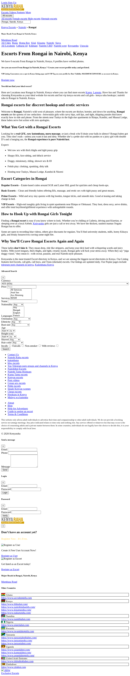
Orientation (7, 318)
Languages (6, 316)
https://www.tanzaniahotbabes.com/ (19, 637)
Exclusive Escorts (10, 673)
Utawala (84, 45)
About (11, 402)
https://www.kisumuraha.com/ (16, 610)
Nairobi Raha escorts (18, 357)
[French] (18, 315)
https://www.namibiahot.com (15, 619)
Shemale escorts (49, 18)
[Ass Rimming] (21, 295)
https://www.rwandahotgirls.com (17, 631)
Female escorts (20, 18)
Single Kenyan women (19, 389)
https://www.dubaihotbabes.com (17, 661)
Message (5, 466)
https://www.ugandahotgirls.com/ (17, 655)
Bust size (5, 324)
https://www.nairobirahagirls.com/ (18, 607)
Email (4, 449)
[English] (18, 313)
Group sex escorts (17, 383)
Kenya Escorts (8, 27)
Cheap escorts (15, 391)
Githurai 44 (22, 45)
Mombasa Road (9, 40)
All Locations (8, 45)
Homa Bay (24, 43)
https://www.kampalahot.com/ (16, 652)
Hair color (6, 342)
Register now (8, 80)
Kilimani (33, 45)
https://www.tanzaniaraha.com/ (16, 640)
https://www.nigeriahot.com (15, 625)
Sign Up (12, 2)
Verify (5, 515)
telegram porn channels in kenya (17, 264)
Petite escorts (14, 386)
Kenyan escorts (15, 377)
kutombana (13, 360)
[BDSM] (21, 298)
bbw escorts (14, 363)
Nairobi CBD (45, 45)
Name (4, 301)
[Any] (18, 307)
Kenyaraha (38, 223)
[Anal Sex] (21, 292)
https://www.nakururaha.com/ (16, 612)
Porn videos (14, 380)
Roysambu (73, 45)
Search (6, 349)
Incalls (4, 346)
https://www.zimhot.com (13, 667)
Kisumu (41, 43)
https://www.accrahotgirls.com (16, 597)
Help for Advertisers (18, 408)
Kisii (33, 43)
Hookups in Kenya (17, 394)
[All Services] (21, 290)
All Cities (6, 43)
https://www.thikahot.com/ (14, 604)
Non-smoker (31, 346)
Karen (89, 92)
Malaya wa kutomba (18, 397)
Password (6, 489)
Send (5, 470)
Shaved (5, 339)
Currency (6, 280)
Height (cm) (7, 333)
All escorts (7, 15)
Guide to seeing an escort (20, 411)
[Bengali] (18, 310)
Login (4, 2)
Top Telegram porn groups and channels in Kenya (33, 366)
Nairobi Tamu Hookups (19, 371)
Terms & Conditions (18, 414)
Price (3, 286)
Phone (4, 452)
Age (3, 327)
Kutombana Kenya (44, 264)
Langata (97, 92)
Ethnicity (5, 321)
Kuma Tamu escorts (18, 374)
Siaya (58, 43)
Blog (10, 405)
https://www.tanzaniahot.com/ (16, 643)
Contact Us (13, 354)
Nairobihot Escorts (17, 369)
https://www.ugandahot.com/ (15, 649)
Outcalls (16, 346)
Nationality (6, 304)
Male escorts (34, 18)
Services (5, 298)
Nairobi (22, 27)
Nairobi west (60, 45)
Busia (15, 43)
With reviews (49, 346)
